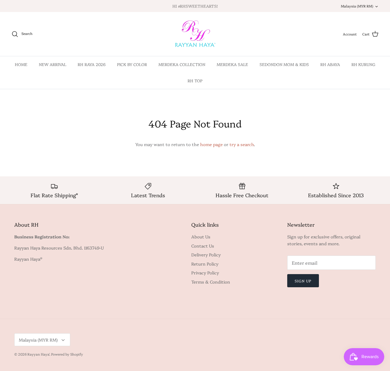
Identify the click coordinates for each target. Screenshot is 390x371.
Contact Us (202, 246)
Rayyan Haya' (38, 354)
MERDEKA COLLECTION (181, 64)
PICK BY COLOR (132, 64)
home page (211, 144)
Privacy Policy (205, 273)
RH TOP (195, 80)
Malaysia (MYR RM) (357, 5)
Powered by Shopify (67, 354)
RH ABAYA (330, 64)
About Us (200, 237)
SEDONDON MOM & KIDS (284, 64)
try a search (242, 144)
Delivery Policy (206, 255)
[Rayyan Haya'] (195, 34)
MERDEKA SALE (232, 64)
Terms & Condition (210, 282)
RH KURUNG (363, 64)
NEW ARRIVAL (52, 64)
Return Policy (204, 264)
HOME (21, 64)
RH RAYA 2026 (92, 64)
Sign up (303, 280)
